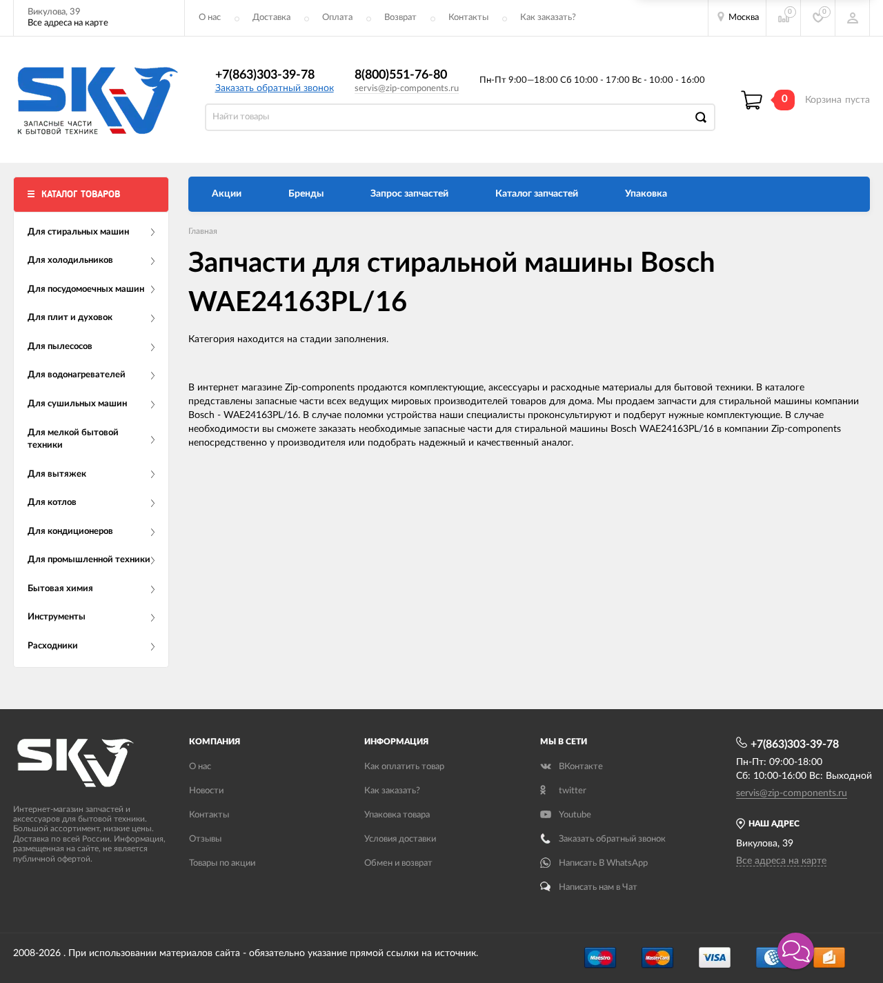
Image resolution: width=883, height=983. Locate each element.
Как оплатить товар (404, 766)
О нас (210, 17)
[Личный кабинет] (852, 17)
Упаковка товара (397, 815)
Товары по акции (222, 863)
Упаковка (646, 194)
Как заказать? (548, 17)
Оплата (337, 17)
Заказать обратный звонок (274, 88)
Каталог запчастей (536, 194)
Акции (226, 194)
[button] (795, 951)
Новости (206, 790)
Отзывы (205, 839)
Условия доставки (400, 839)
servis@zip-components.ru (407, 88)
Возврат (400, 17)
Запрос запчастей (409, 194)
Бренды (306, 194)
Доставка (271, 17)
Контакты (468, 17)
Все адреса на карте (68, 23)
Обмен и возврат (398, 863)
